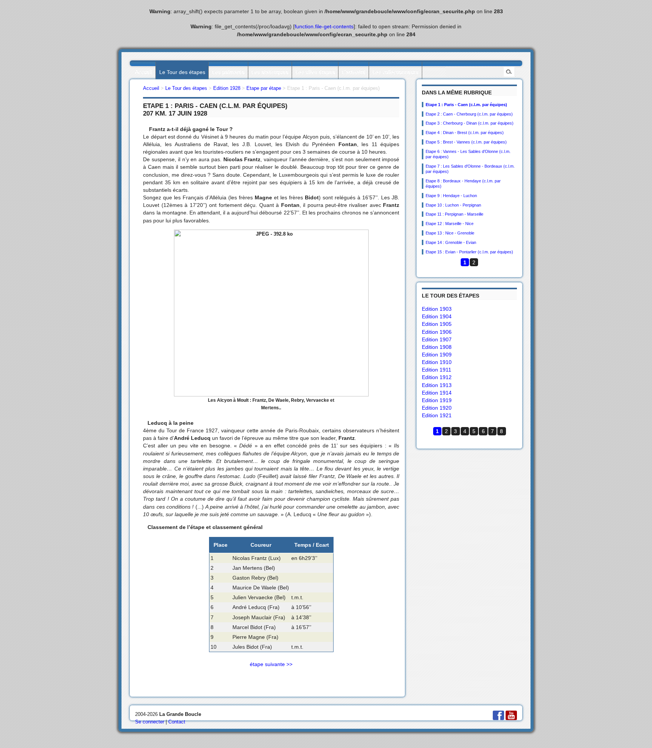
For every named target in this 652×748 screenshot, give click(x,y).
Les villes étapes (315, 72)
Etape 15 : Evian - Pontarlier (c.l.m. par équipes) (469, 252)
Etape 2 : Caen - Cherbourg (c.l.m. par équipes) (469, 114)
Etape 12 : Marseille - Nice (450, 223)
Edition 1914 (437, 393)
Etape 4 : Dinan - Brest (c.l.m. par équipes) (465, 132)
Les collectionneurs (395, 72)
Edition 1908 (437, 347)
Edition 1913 (437, 385)
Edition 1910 (437, 362)
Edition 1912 (437, 377)
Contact (176, 722)
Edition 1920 (437, 408)
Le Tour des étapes (182, 72)
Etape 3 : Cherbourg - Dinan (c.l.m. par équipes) (470, 123)
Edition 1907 (437, 339)
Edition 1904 (437, 316)
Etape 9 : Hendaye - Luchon (451, 195)
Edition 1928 (226, 88)
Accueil (143, 72)
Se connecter (149, 722)
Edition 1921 (437, 415)
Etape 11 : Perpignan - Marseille (454, 214)
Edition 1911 (436, 370)
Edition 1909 (437, 355)
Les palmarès (228, 72)
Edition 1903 (437, 309)
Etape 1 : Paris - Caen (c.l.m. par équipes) (466, 104)
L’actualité (354, 72)
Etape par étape (263, 88)
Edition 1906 (437, 332)
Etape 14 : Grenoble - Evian (451, 242)
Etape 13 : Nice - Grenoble (450, 233)
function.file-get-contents (324, 26)
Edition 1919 (437, 400)
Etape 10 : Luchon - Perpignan (453, 205)
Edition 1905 (437, 324)
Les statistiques (269, 72)
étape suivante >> (271, 664)
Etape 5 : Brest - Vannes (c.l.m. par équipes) (466, 142)
